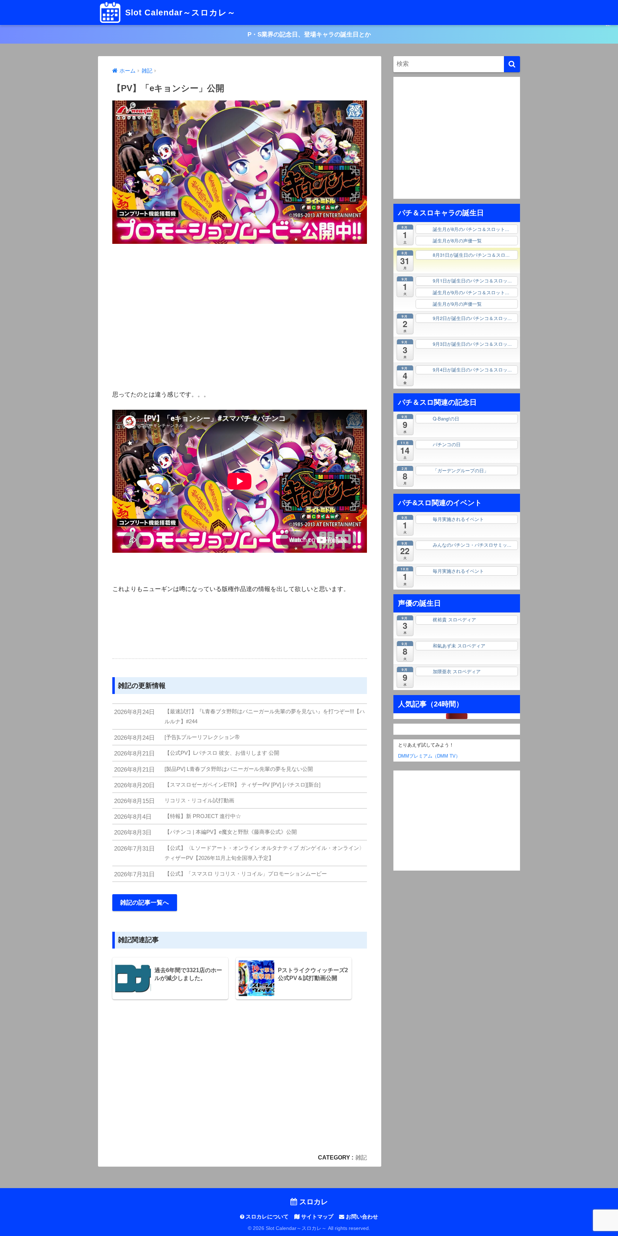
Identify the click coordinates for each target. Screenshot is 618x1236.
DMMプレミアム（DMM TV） (426, 756)
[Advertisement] (239, 318)
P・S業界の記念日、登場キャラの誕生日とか (309, 34)
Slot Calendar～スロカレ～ (179, 12)
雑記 (361, 1157)
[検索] (512, 64)
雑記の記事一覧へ (144, 902)
